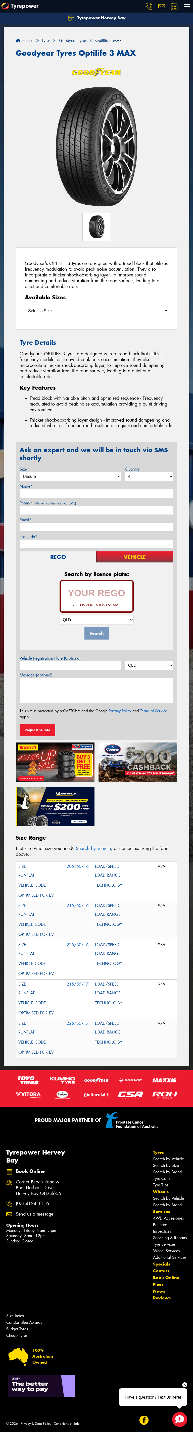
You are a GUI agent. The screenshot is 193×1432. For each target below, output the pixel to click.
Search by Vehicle (168, 1159)
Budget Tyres (17, 1329)
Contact (161, 1271)
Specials (161, 1264)
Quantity (132, 469)
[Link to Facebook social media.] (144, 1420)
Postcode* (28, 536)
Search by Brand (167, 1172)
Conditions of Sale (67, 1423)
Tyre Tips (160, 1185)
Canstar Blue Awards (24, 1322)
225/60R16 (78, 944)
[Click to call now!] (149, 6)
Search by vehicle (93, 848)
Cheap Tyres (16, 1335)
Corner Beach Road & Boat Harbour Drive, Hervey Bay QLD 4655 (38, 1187)
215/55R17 (78, 984)
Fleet (158, 1284)
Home (26, 40)
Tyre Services (164, 1244)
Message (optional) (36, 675)
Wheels (161, 1191)
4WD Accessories (168, 1218)
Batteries (160, 1224)
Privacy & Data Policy (36, 1423)
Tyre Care (161, 1178)
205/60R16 (78, 866)
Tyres (158, 1152)
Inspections (162, 1231)
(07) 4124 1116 (32, 1204)
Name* (26, 486)
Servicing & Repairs (170, 1237)
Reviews (162, 1298)
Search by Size (166, 1165)
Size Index (15, 1316)
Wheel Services (166, 1250)
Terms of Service (153, 710)
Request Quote (37, 730)
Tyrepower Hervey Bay (100, 18)
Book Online (166, 1277)
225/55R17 (78, 1023)
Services (161, 1211)
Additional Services (169, 1257)
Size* (24, 469)
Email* (25, 520)
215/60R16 (78, 905)
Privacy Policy (120, 710)
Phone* (48, 503)
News (159, 1291)
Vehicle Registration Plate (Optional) (51, 658)
